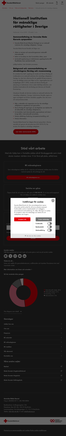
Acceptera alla (22, 219)
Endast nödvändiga (43, 219)
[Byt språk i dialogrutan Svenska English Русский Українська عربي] (53, 200)
